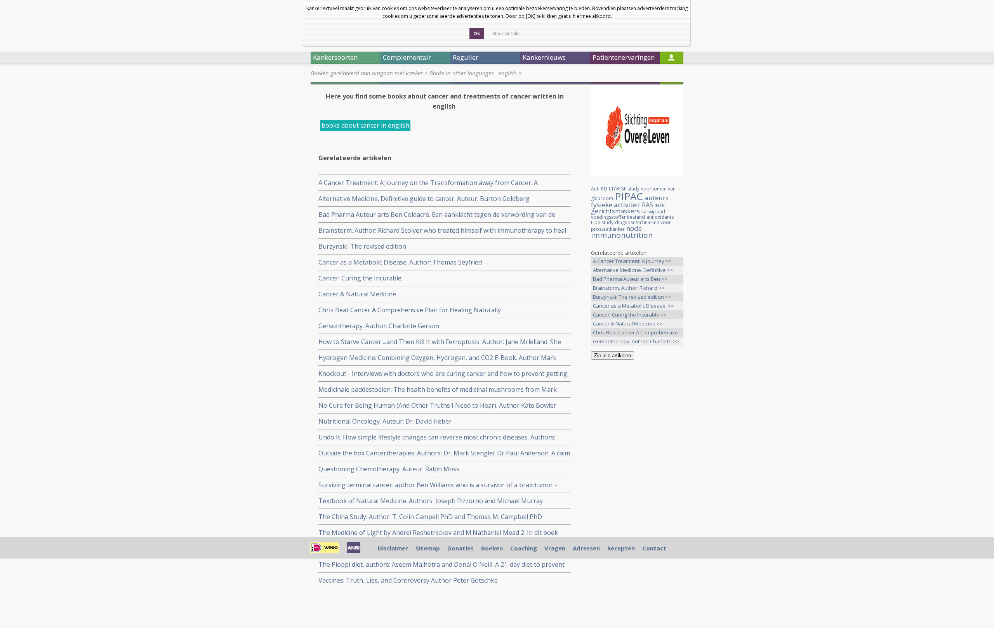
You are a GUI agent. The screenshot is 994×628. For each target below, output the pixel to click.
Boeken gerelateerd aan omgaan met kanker (367, 73)
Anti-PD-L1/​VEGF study (615, 188)
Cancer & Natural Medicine (357, 294)
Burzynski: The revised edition (362, 246)
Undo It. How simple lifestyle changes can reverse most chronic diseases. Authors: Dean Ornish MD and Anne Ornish (436, 437)
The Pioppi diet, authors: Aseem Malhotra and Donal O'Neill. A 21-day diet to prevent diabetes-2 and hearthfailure (441, 564)
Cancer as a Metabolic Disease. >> (633, 305)
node (634, 228)
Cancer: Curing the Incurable (359, 278)
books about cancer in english (365, 125)
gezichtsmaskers (615, 211)
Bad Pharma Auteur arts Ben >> (630, 278)
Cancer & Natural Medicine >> (628, 323)
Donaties (460, 548)
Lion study (602, 222)
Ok (476, 33)
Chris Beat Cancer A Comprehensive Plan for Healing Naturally (409, 310)
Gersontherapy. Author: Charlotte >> (636, 341)
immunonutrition (622, 235)
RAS (647, 205)
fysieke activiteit (615, 204)
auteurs (657, 197)
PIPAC (629, 196)
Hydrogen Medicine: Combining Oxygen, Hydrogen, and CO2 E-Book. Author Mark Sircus (437, 357)
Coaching (523, 548)
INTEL (661, 205)
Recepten (621, 548)
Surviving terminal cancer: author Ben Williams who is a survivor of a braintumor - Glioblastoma (437, 485)
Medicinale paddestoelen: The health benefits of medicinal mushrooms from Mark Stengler (437, 389)
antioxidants (660, 217)
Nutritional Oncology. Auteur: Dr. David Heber (385, 421)
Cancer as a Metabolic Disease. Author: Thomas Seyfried (400, 262)
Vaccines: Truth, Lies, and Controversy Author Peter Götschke (408, 580)
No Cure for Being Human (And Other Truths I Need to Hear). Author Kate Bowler (437, 405)
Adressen (586, 548)
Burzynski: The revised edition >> (632, 296)
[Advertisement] (637, 487)
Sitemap (427, 548)
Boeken (492, 548)
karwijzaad (653, 211)
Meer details (506, 33)
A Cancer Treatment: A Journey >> (632, 261)
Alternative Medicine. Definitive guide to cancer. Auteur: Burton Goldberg (424, 198)
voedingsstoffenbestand (618, 217)
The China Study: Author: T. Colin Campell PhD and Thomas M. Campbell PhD (430, 516)
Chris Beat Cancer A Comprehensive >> (635, 333)
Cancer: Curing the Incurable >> (630, 314)
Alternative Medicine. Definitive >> (633, 269)
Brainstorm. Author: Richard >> (629, 287)
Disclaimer (393, 548)
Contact (654, 548)
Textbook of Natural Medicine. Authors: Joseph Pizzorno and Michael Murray (430, 501)
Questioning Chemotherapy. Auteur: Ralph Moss (388, 469)
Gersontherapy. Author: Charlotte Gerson (378, 326)
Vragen (554, 548)
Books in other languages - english (473, 73)
